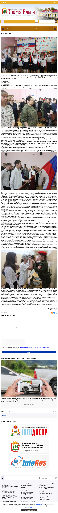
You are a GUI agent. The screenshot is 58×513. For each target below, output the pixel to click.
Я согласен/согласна (29, 510)
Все (54, 411)
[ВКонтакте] (54, 313)
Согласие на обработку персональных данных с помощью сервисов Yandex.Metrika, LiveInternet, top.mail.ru (28, 500)
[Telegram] (56, 313)
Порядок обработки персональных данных (26, 484)
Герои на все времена (26, 29)
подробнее (39, 504)
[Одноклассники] (52, 313)
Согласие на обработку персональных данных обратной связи (27, 494)
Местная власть (11, 29)
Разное (4, 415)
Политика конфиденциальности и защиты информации (27, 489)
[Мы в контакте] (54, 2)
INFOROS (52, 502)
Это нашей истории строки (43, 29)
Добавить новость (29, 404)
